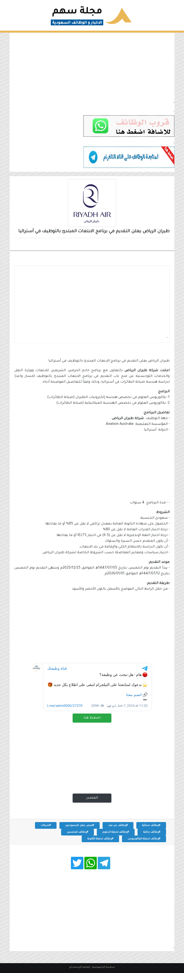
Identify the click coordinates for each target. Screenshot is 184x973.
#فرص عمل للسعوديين (79, 825)
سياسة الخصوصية (103, 967)
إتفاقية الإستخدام (79, 967)
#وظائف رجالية (151, 832)
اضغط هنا (92, 718)
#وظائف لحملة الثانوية (100, 838)
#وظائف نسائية (151, 825)
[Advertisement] (92, 66)
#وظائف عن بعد (118, 825)
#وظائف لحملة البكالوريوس (144, 838)
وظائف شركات (152, 245)
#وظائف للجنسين (77, 832)
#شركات (46, 825)
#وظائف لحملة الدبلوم (116, 832)
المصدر (92, 798)
